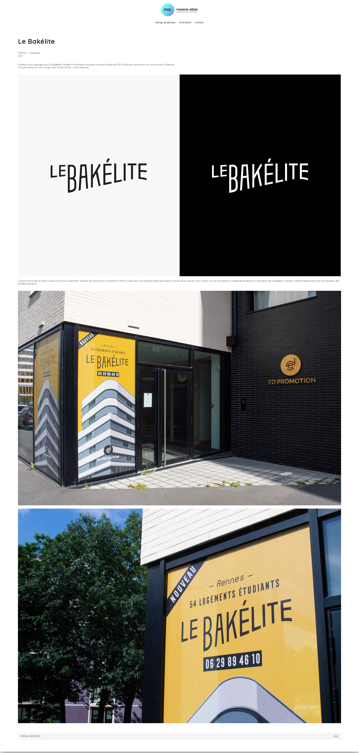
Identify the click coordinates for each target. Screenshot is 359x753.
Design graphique (165, 22)
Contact (199, 22)
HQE (335, 736)
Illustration (185, 22)
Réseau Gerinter (31, 736)
